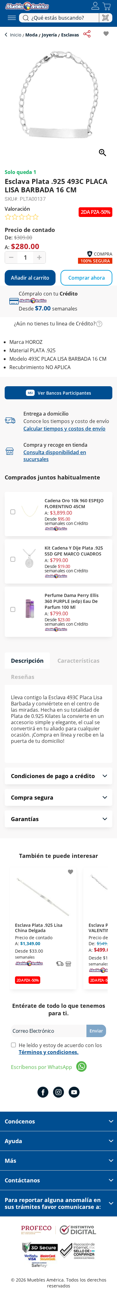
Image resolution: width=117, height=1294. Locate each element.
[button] (95, 6)
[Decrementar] (11, 257)
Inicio (16, 35)
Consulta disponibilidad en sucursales (54, 456)
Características (78, 660)
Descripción (27, 660)
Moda (31, 35)
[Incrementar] (39, 257)
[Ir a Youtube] (74, 1093)
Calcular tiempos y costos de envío (64, 428)
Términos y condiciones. (49, 1052)
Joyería (49, 35)
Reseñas (22, 677)
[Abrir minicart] (106, 6)
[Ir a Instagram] (58, 1093)
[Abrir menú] (12, 17)
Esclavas (69, 35)
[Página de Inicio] (27, 5)
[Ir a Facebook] (42, 1093)
